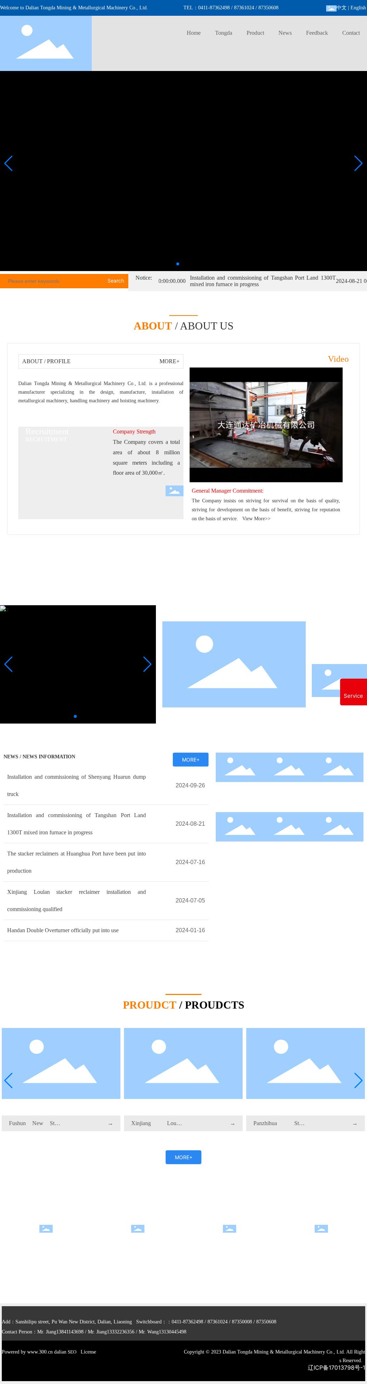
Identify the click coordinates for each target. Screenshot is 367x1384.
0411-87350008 (124, 1258)
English (358, 7)
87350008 (242, 1321)
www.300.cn (40, 1352)
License (88, 1352)
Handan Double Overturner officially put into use (63, 930)
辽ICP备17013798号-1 (336, 1367)
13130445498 (172, 1332)
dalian (60, 1352)
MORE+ (169, 361)
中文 (342, 7)
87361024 (244, 7)
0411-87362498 (214, 7)
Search (116, 281)
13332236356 (120, 1332)
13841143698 (70, 1332)
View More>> (256, 518)
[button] (177, 263)
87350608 (268, 7)
